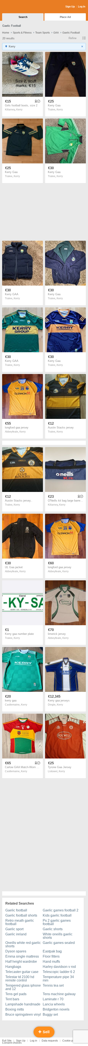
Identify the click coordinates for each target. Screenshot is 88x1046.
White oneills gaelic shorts (57, 935)
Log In (81, 6)
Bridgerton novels (56, 1009)
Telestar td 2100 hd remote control (19, 978)
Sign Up (70, 6)
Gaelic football (16, 910)
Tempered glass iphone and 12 (23, 987)
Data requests (50, 1040)
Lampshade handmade (22, 1004)
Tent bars (12, 999)
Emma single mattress (22, 956)
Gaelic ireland (15, 934)
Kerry (19, 109)
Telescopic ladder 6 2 (59, 972)
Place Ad (65, 17)
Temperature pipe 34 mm (58, 978)
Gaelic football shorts (21, 915)
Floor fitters (51, 956)
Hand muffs (51, 961)
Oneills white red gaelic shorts (23, 944)
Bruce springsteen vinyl (23, 1014)
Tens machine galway (59, 994)
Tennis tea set (53, 985)
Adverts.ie (19, 6)
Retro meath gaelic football (19, 922)
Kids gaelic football (57, 915)
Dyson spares (15, 951)
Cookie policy (70, 1040)
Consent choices (12, 1042)
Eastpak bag (52, 951)
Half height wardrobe (21, 961)
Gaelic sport (14, 929)
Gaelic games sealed (59, 943)
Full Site (7, 1040)
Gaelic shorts (53, 929)
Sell (46, 1032)
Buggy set (50, 1014)
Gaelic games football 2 (60, 910)
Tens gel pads (15, 994)
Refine (72, 38)
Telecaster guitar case (21, 972)
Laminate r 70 (53, 999)
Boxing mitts (14, 1009)
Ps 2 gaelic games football (57, 922)
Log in (33, 1040)
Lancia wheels (54, 1004)
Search (23, 17)
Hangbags (13, 966)
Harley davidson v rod (59, 966)
